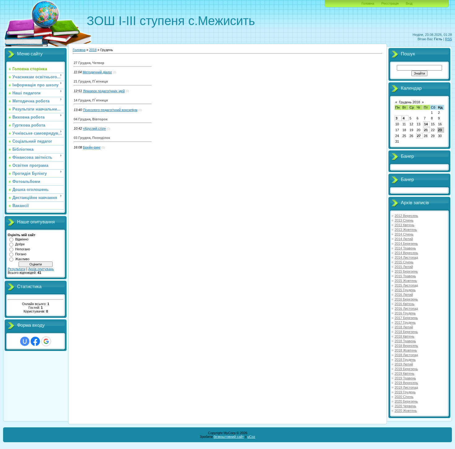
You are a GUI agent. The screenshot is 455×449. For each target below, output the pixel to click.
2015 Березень (406, 271)
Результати (16, 269)
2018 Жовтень (406, 350)
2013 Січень (404, 220)
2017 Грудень (405, 322)
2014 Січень (404, 234)
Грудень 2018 (409, 102)
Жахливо (22, 259)
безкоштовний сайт (229, 436)
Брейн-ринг (92, 147)
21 (426, 130)
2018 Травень (405, 341)
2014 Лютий (404, 239)
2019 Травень (405, 378)
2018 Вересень (406, 346)
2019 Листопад (406, 387)
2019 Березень (406, 369)
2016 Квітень (404, 304)
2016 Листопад (406, 308)
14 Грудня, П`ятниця (91, 100)
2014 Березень (406, 243)
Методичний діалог (97, 72)
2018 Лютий (404, 327)
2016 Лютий (404, 294)
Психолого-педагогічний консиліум (110, 110)
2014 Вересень (406, 253)
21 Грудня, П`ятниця (91, 81)
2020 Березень (406, 401)
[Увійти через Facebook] (35, 341)
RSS (448, 39)
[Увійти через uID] (24, 341)
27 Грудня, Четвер (89, 63)
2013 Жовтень (406, 229)
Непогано (22, 249)
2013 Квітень (404, 225)
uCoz (251, 436)
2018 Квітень (404, 336)
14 (426, 124)
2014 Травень (405, 248)
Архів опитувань (41, 269)
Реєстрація (390, 3)
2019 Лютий (404, 364)
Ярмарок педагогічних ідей (104, 91)
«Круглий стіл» (94, 128)
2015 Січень (404, 262)
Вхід (409, 3)
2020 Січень (404, 397)
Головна (368, 3)
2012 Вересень (406, 216)
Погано (20, 254)
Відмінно (21, 239)
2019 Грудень (405, 392)
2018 (93, 50)
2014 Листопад (406, 257)
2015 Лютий (404, 267)
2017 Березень (406, 318)
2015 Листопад (406, 285)
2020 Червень (405, 406)
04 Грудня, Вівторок (91, 119)
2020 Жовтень (406, 410)
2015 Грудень (405, 290)
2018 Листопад (406, 355)
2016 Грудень (405, 313)
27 (419, 136)
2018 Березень (406, 332)
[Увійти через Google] (46, 341)
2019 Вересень (406, 383)
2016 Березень (406, 299)
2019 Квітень (404, 373)
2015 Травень (405, 276)
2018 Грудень (405, 359)
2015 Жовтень (406, 281)
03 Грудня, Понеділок (92, 138)
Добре (20, 244)
